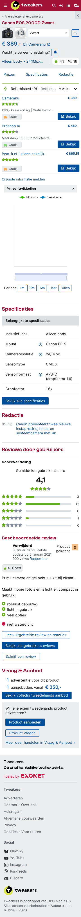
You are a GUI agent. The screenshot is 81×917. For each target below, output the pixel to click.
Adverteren (13, 798)
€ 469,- (73, 126)
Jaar (53, 288)
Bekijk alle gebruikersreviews (30, 645)
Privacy (10, 825)
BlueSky (16, 851)
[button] (5, 5)
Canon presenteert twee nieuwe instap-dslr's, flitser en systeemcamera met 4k (43, 428)
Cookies (11, 831)
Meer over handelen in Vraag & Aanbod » (40, 742)
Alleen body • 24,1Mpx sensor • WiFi (21, 61)
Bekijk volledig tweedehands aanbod (36, 695)
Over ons (28, 805)
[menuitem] (54, 5)
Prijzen (9, 74)
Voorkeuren (31, 831)
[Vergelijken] (75, 33)
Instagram (18, 864)
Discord (16, 878)
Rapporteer (39, 558)
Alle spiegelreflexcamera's (24, 16)
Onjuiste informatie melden (23, 179)
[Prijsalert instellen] (55, 52)
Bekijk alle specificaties (25, 401)
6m (42, 288)
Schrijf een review (21, 656)
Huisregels (12, 811)
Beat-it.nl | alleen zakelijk (23, 154)
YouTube (17, 857)
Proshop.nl (11, 126)
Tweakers (11, 901)
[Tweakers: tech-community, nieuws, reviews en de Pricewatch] (26, 5)
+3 (20, 33)
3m (32, 288)
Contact (10, 805)
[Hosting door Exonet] (24, 776)
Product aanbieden (25, 722)
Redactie (65, 74)
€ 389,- (73, 98)
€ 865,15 (72, 153)
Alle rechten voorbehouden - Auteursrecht (38, 906)
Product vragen (22, 733)
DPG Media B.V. (59, 901)
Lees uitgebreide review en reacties (36, 635)
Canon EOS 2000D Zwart (28, 22)
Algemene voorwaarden (24, 818)
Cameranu (10, 98)
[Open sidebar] (78, 15)
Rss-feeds (18, 871)
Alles (66, 288)
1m (22, 288)
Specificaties (37, 74)
